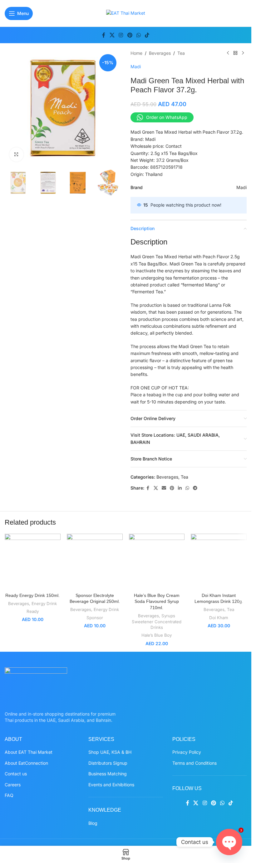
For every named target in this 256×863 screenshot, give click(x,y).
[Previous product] (228, 53)
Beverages (160, 53)
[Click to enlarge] (16, 154)
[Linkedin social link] (180, 488)
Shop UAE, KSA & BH (109, 752)
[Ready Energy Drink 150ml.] (33, 562)
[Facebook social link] (103, 35)
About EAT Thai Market (28, 752)
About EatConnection (26, 763)
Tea (181, 53)
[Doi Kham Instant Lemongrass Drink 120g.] (219, 562)
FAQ (9, 795)
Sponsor (94, 617)
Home (136, 53)
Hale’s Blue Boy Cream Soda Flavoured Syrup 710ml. (157, 601)
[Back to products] (235, 53)
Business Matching (107, 773)
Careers (13, 784)
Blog (92, 823)
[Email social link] (164, 488)
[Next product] (243, 53)
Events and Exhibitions (111, 784)
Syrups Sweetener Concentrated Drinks (156, 621)
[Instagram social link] (121, 35)
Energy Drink (44, 603)
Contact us (16, 773)
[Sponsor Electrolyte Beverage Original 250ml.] (95, 562)
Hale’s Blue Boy (156, 635)
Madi (135, 66)
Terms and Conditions (194, 763)
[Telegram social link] (195, 488)
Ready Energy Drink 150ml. (32, 595)
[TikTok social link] (147, 35)
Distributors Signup (107, 763)
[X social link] (111, 35)
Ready (33, 611)
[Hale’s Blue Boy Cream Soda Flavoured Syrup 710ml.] (157, 562)
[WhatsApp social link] (138, 35)
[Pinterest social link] (129, 35)
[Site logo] (125, 12)
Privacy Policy (186, 752)
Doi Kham (218, 617)
